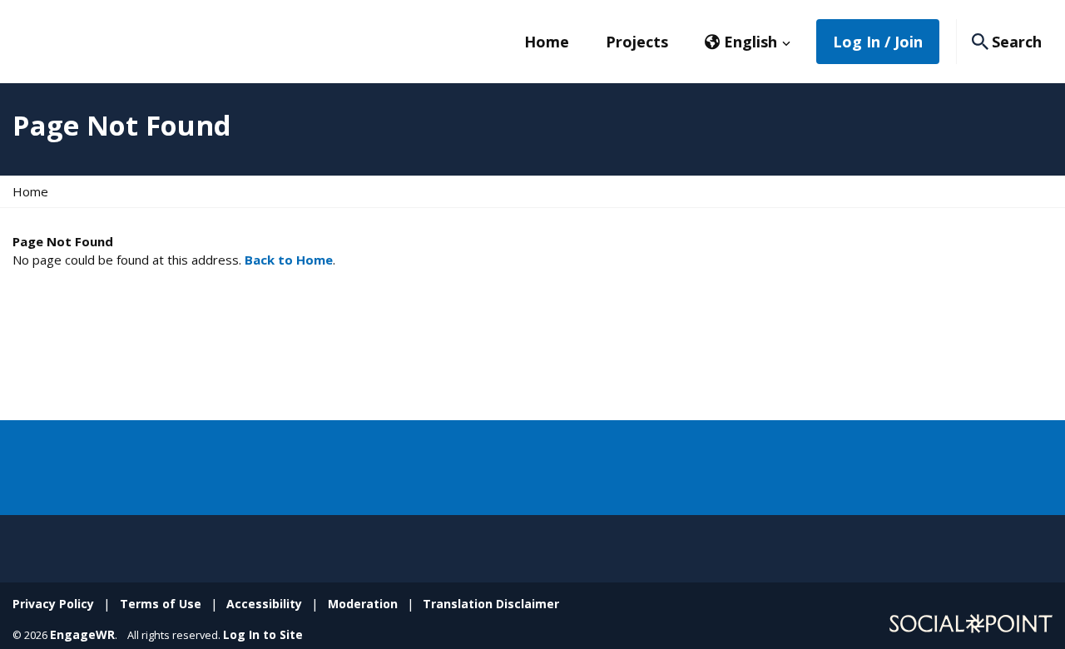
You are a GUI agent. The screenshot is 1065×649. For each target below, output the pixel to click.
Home (546, 42)
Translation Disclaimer (491, 604)
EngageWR (82, 634)
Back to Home (289, 259)
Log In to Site (263, 634)
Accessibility (264, 604)
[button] (748, 41)
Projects (637, 42)
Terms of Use (160, 604)
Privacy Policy (53, 604)
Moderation (363, 604)
